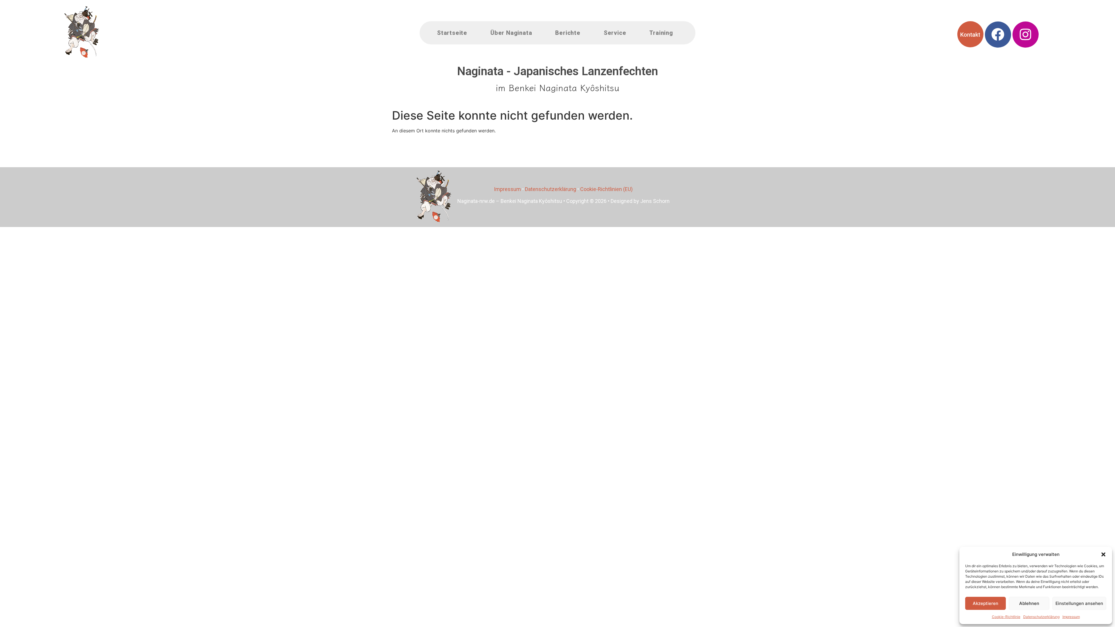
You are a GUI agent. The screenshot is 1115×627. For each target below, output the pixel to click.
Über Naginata (511, 32)
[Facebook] (998, 34)
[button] (1103, 554)
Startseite (452, 32)
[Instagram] (1026, 34)
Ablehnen (1029, 603)
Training (661, 32)
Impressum (1071, 617)
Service (615, 32)
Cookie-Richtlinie (1006, 617)
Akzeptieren (985, 603)
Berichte (567, 32)
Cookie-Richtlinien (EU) (606, 189)
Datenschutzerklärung (1041, 617)
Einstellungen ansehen (1079, 603)
